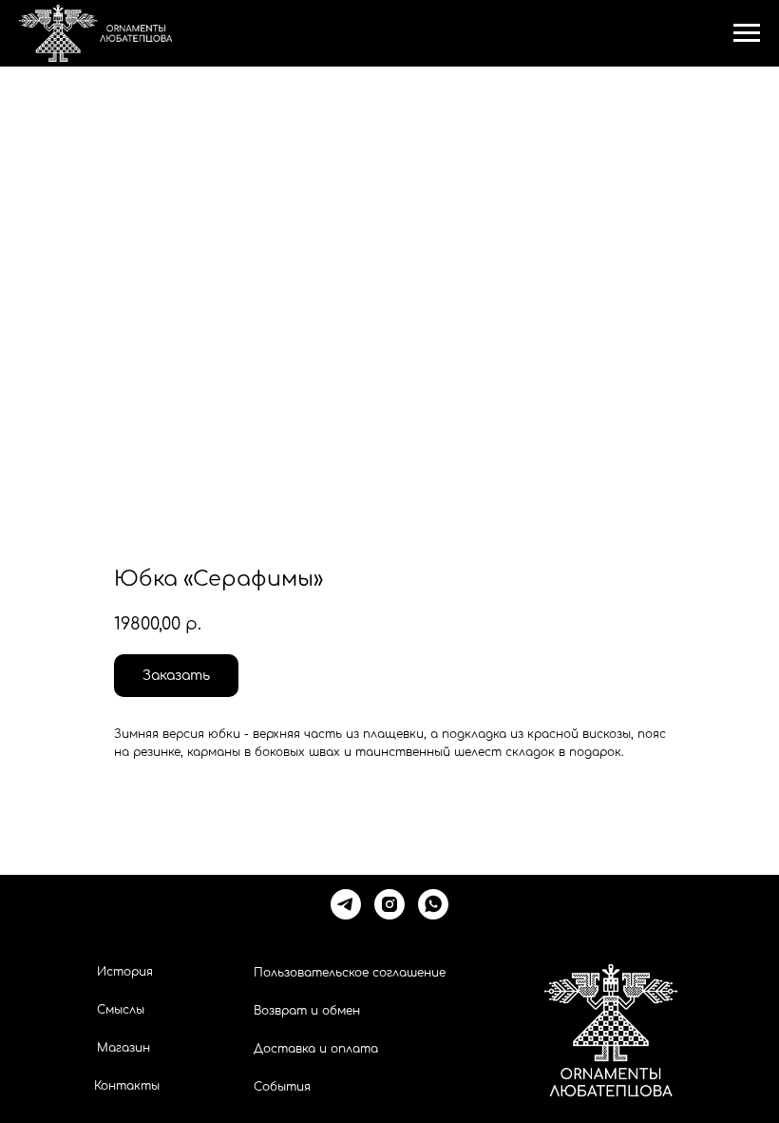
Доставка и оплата (316, 1048)
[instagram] (389, 904)
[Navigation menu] (746, 33)
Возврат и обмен (307, 1010)
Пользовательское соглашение (350, 972)
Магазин (123, 1048)
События (282, 1087)
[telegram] (346, 904)
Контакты (127, 1086)
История (125, 971)
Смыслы (120, 1010)
